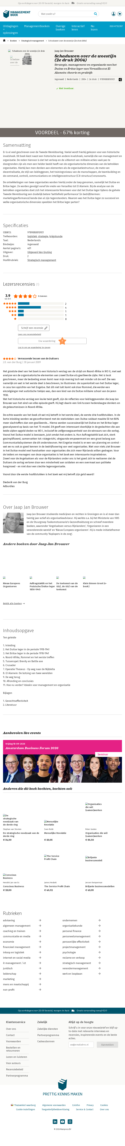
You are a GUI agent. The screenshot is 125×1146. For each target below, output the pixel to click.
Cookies (104, 1105)
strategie (43, 236)
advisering (9, 920)
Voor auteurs (13, 1063)
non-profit (8, 989)
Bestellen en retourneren (13, 1049)
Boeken (13, 41)
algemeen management (16, 925)
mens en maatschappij (16, 984)
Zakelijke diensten (47, 1028)
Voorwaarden (13, 1041)
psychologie (69, 952)
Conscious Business (13, 886)
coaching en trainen (14, 931)
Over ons (11, 1028)
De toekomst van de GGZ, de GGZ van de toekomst (67, 586)
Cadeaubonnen (46, 1041)
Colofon (76, 1105)
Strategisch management (32, 41)
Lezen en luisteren (16, 1057)
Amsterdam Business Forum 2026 (32, 748)
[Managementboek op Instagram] (70, 1121)
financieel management (16, 947)
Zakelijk (42, 1022)
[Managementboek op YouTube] (62, 1121)
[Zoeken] (95, 14)
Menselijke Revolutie (55, 833)
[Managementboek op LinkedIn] (55, 1121)
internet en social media (16, 957)
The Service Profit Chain (57, 886)
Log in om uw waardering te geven (34, 347)
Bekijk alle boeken (12, 603)
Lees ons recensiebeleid (29, 334)
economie (8, 941)
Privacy (90, 1105)
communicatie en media (16, 936)
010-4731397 (116, 26)
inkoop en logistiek (13, 952)
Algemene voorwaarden (54, 1105)
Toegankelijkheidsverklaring (55, 1109)
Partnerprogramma (17, 1075)
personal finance (71, 931)
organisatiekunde (72, 925)
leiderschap (9, 973)
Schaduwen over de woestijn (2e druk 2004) (67, 41)
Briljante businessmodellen (99, 886)
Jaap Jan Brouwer (64, 51)
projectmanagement (74, 947)
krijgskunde (55, 236)
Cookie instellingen (25, 1109)
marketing (9, 979)
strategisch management (76, 963)
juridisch (8, 968)
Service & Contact (84, 1109)
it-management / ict (14, 963)
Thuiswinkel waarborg (25, 1105)
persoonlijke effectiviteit (75, 941)
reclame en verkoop (73, 957)
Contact (10, 1035)
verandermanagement (75, 968)
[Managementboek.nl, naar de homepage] (16, 17)
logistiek (32, 236)
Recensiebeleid (14, 1069)
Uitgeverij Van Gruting (39, 252)
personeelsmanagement (76, 936)
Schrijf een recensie (32, 327)
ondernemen (69, 920)
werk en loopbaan (72, 973)
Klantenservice (15, 1022)
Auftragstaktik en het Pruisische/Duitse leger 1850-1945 (42, 586)
